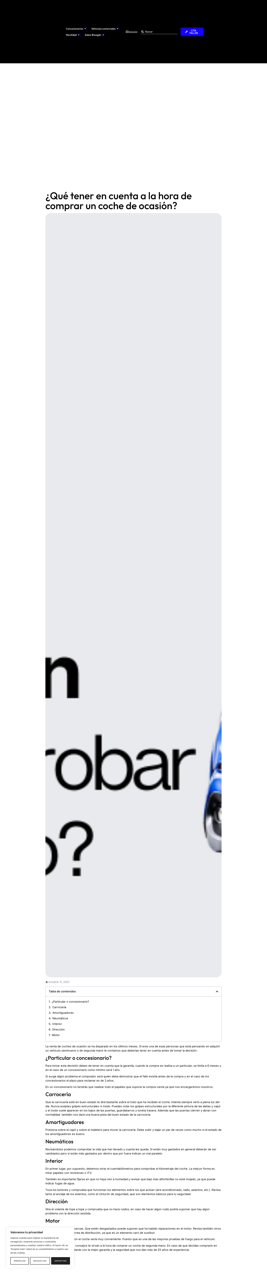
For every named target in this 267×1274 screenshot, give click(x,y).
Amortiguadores (63, 1012)
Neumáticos (60, 1018)
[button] (217, 991)
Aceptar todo (61, 1261)
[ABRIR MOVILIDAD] (78, 35)
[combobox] (159, 31)
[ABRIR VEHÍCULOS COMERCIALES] (117, 28)
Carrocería (59, 1007)
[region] (40, 1247)
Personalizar (19, 1261)
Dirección (58, 1029)
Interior (57, 1024)
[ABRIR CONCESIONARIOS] (85, 28)
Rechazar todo (40, 1261)
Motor (56, 1035)
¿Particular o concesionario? (70, 1001)
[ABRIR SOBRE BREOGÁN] (103, 35)
